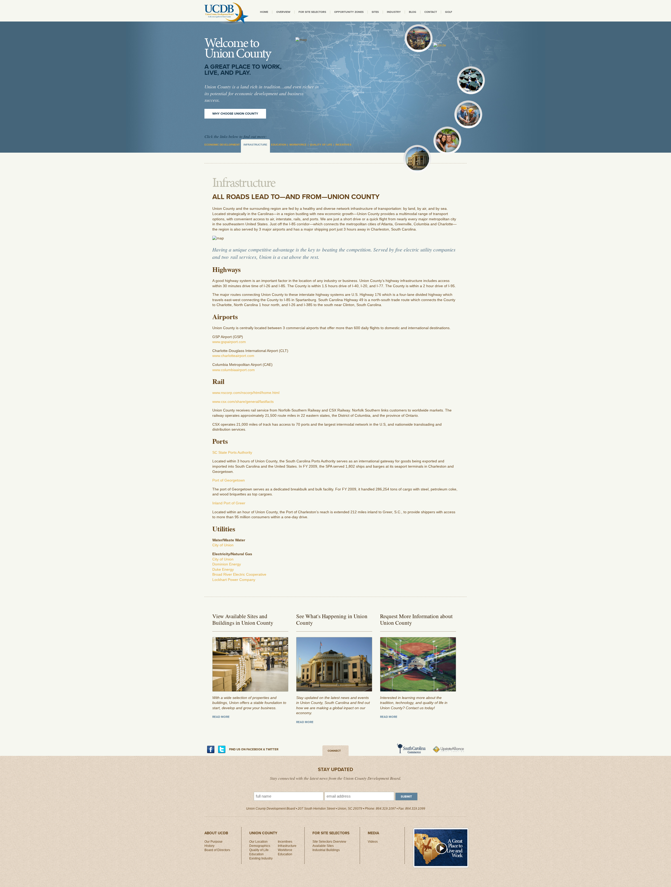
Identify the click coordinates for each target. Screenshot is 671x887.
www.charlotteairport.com (233, 356)
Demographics (259, 845)
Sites (375, 12)
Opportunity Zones (349, 12)
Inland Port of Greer (228, 503)
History (209, 845)
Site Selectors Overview (329, 841)
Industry (394, 12)
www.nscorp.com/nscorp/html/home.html (245, 393)
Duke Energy (223, 569)
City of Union (223, 545)
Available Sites (323, 845)
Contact (430, 12)
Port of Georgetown (228, 480)
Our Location (258, 841)
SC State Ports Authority (232, 452)
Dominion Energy (226, 564)
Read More (221, 717)
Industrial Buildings (326, 850)
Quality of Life (321, 144)
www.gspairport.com (229, 342)
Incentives (343, 144)
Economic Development (222, 144)
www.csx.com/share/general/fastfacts (243, 401)
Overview (283, 12)
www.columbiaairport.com (233, 370)
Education (278, 144)
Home (264, 12)
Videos (373, 841)
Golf (448, 12)
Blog (412, 12)
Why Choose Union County (235, 113)
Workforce (298, 144)
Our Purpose (213, 841)
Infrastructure (255, 144)
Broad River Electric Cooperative (239, 574)
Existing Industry (261, 858)
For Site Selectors (312, 12)
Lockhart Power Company (233, 580)
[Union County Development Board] (226, 14)
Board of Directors (217, 850)
